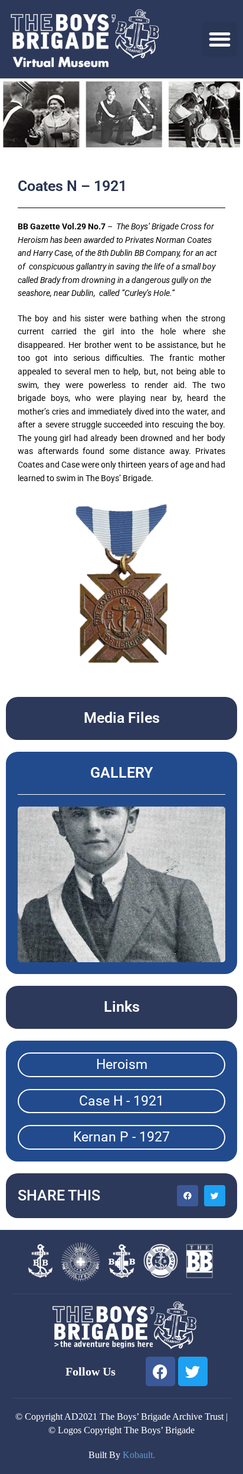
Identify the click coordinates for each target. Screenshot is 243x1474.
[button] (219, 39)
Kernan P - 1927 (121, 1137)
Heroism (121, 1064)
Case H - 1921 (121, 1101)
